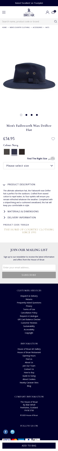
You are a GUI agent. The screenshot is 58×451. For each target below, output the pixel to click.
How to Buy (29, 372)
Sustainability (29, 326)
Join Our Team (29, 365)
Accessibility (29, 329)
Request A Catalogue (29, 316)
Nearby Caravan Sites (29, 382)
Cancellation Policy (29, 312)
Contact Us (29, 369)
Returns (29, 299)
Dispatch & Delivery (29, 296)
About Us (29, 362)
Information (29, 343)
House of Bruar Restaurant (29, 352)
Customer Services (29, 290)
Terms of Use (29, 309)
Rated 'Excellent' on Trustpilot (29, 3)
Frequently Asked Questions (29, 302)
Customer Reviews (29, 322)
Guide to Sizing (29, 376)
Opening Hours (29, 355)
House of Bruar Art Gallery (29, 349)
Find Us (29, 359)
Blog (29, 386)
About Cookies (29, 379)
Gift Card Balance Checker (29, 319)
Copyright (29, 333)
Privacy (29, 306)
